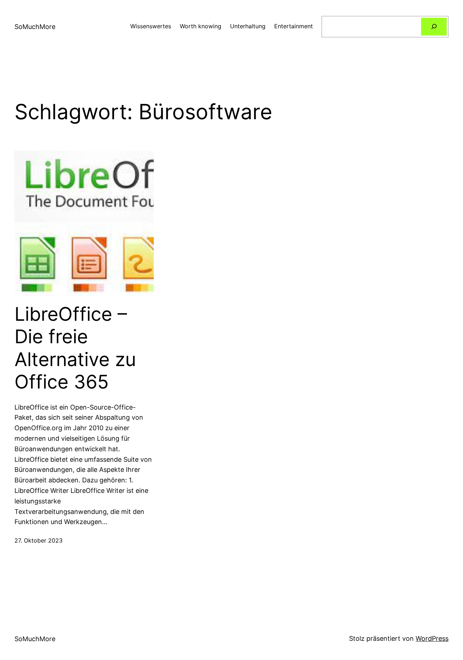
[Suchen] (434, 27)
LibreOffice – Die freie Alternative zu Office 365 (75, 348)
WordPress (432, 638)
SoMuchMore (34, 26)
